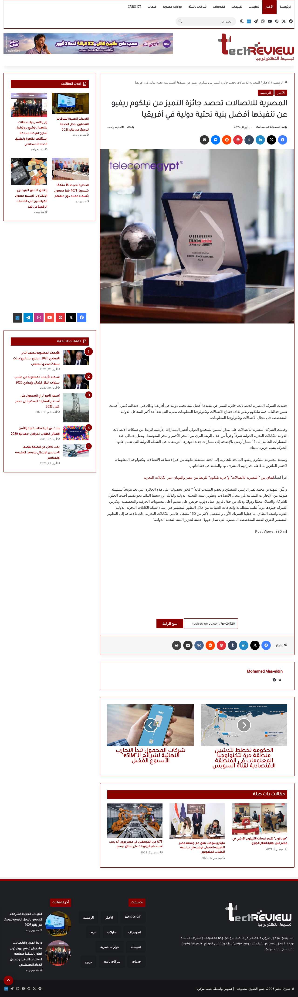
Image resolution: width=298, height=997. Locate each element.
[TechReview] (256, 47)
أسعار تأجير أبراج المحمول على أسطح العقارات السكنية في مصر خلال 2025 (38, 401)
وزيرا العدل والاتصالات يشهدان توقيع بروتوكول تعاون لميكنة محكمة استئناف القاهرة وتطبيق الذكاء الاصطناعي (31, 133)
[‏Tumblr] (249, 140)
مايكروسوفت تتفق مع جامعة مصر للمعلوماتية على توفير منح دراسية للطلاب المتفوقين (202, 848)
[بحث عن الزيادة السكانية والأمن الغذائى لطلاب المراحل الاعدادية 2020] (76, 433)
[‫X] (271, 140)
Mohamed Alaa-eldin (270, 127)
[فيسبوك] (282, 140)
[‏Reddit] (226, 140)
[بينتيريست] (238, 140)
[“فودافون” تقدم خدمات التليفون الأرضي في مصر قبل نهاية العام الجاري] (259, 819)
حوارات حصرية (172, 7)
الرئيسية (285, 7)
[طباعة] (176, 645)
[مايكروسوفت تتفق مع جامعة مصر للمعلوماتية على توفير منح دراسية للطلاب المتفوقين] (197, 821)
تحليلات (254, 7)
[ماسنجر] (215, 140)
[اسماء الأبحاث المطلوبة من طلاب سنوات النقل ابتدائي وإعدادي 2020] (76, 381)
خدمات (152, 7)
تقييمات (236, 7)
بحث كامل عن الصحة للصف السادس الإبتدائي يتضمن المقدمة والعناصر (37, 453)
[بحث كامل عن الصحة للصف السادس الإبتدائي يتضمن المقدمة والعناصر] (76, 450)
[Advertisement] (197, 363)
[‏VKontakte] (199, 645)
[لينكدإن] (260, 140)
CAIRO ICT (134, 7)
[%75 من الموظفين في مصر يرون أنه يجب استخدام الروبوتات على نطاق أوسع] (135, 820)
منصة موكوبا (204, 988)
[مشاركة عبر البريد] (204, 140)
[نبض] (248, 21)
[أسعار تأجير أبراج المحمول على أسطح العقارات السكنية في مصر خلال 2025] (76, 407)
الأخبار (269, 7)
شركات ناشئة (198, 7)
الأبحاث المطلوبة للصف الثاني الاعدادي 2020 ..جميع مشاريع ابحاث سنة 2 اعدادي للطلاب (36, 359)
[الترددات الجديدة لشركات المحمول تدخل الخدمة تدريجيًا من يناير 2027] (70, 103)
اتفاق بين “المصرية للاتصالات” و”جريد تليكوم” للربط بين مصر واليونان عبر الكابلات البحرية (209, 477)
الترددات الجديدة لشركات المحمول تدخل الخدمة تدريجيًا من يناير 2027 (73, 125)
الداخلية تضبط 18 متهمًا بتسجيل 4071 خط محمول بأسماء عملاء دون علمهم (71, 191)
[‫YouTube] (49, 317)
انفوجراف (219, 7)
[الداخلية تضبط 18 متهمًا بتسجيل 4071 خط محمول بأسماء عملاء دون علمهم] (70, 169)
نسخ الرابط (169, 624)
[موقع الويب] (280, 680)
